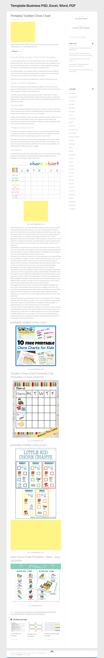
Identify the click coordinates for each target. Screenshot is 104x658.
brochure (73, 100)
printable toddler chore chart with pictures (34, 614)
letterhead (73, 154)
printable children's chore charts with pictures (45, 612)
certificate (73, 118)
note (72, 162)
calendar (73, 111)
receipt (72, 180)
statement (73, 201)
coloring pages (74, 129)
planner (72, 169)
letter (72, 151)
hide (19, 51)
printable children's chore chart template (24, 612)
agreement (73, 93)
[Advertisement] (23, 32)
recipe (72, 183)
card (72, 115)
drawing (73, 144)
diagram (73, 140)
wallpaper (73, 209)
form (72, 147)
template (13, 19)
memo (72, 158)
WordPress (19, 654)
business (73, 108)
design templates (75, 136)
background (73, 97)
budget (72, 104)
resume (72, 191)
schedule (73, 194)
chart (72, 122)
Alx (29, 654)
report (72, 187)
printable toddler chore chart (17, 614)
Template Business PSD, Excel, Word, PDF (43, 6)
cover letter (73, 133)
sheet (72, 198)
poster (72, 173)
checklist (73, 126)
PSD (72, 176)
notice (72, 165)
